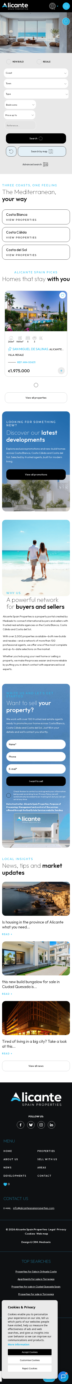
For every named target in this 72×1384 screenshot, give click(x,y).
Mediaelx (45, 1242)
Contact (44, 1175)
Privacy (61, 1229)
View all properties (36, 397)
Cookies (30, 1233)
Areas (41, 1167)
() (8, 1184)
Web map (42, 1233)
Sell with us (47, 1159)
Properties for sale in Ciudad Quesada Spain (36, 1286)
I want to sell (36, 781)
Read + (7, 934)
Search (33, 138)
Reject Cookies (29, 1368)
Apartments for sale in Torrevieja (36, 1279)
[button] (63, 1376)
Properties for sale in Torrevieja (36, 1294)
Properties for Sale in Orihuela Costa (36, 1271)
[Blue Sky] (31, 1125)
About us (10, 1159)
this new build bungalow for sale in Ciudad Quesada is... (31, 984)
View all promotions (36, 474)
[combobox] (36, 72)
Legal (51, 1229)
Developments (14, 1175)
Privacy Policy (45, 794)
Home (7, 1151)
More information (18, 1344)
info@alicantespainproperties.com (33, 1208)
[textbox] (36, 73)
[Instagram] (41, 1125)
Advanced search (32, 164)
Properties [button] (46, 1151)
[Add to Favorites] (62, 295)
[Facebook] (20, 1125)
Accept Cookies (30, 1352)
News (7, 1167)
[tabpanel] (36, 333)
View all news (36, 1066)
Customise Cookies (30, 1360)
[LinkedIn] (51, 1125)
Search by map (39, 151)
